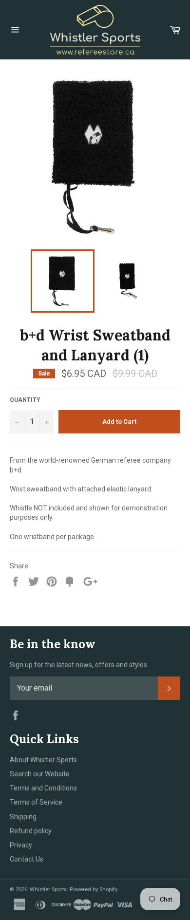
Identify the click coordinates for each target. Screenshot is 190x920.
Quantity (25, 399)
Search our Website (40, 774)
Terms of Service (36, 802)
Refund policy (31, 831)
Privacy (21, 845)
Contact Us (26, 859)
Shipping (23, 817)
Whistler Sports (48, 889)
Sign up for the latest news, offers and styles (78, 665)
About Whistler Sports (43, 760)
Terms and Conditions (43, 788)
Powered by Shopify (93, 889)
